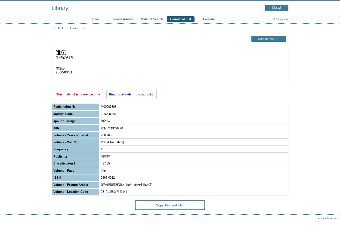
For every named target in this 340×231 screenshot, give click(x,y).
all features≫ (280, 19)
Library (60, 8)
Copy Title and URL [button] (269, 39)
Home (94, 19)
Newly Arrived (123, 19)
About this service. (328, 218)
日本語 (277, 8)
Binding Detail (145, 94)
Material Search (152, 19)
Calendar (209, 19)
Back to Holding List (71, 28)
